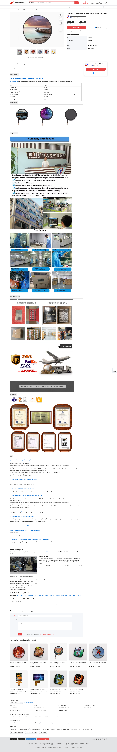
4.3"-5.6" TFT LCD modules (64, 707)
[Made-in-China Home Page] (17, 2)
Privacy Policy (79, 747)
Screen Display (14, 729)
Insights (87, 743)
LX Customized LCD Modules (40, 710)
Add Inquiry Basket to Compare (37, 57)
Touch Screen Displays (66, 595)
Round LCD (12, 705)
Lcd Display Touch (76, 729)
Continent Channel (74, 743)
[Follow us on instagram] (100, 739)
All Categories (14, 7)
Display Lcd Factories (24, 729)
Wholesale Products (58, 743)
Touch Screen (45, 595)
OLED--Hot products (62, 705)
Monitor (27, 722)
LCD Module (20, 595)
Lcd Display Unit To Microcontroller (60, 722)
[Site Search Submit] (76, 2)
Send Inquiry (76, 27)
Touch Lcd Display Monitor (31, 732)
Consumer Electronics (18, 9)
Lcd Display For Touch (87, 729)
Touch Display (57, 595)
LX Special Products (62, 710)
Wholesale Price (66, 743)
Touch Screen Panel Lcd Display (63, 729)
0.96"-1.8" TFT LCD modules (89, 705)
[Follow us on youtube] (102, 739)
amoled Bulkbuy (43, 732)
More (11, 735)
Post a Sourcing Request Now (47, 634)
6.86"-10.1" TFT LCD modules (89, 707)
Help (83, 7)
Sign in (105, 3)
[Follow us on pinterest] (104, 739)
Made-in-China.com (52, 744)
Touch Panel (51, 595)
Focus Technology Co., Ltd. (49, 747)
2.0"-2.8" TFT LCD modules (15, 707)
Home (11, 9)
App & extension (90, 7)
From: (16, 615)
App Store (13, 739)
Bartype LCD (36, 705)
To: (16, 619)
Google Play (21, 739)
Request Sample (88, 30)
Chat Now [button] (98, 27)
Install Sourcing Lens (43, 739)
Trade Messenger (31, 739)
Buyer (76, 7)
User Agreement (66, 747)
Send (20, 634)
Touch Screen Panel (76, 595)
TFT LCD (25, 595)
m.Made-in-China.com (62, 744)
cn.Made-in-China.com (71, 744)
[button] (72, 2)
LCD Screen (38, 595)
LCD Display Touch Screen (48, 729)
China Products (38, 743)
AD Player (21, 722)
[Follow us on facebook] (96, 739)
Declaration (73, 747)
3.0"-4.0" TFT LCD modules (39, 707)
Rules (106, 7)
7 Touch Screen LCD (36, 729)
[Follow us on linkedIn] (106, 739)
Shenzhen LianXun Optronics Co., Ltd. (78, 16)
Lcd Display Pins (35, 722)
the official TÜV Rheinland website (49, 552)
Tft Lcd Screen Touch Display (17, 732)
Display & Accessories (28, 9)
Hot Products (31, 743)
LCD (34, 595)
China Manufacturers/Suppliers (47, 743)
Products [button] (31, 2)
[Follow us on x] (98, 739)
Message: (15, 623)
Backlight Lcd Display (46, 722)
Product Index (81, 743)
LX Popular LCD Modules (15, 710)
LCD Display (37, 9)
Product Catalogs (29, 702)
